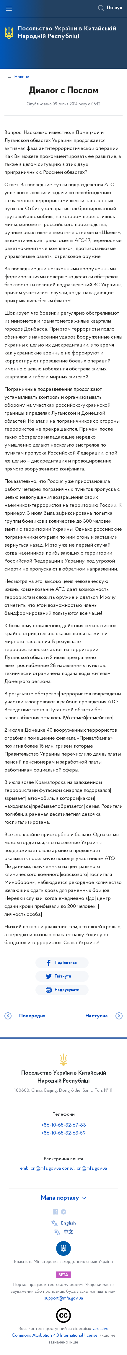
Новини (21, 77)
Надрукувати (67, 990)
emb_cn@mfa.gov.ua (40, 1168)
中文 (68, 1232)
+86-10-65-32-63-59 (63, 1133)
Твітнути (63, 976)
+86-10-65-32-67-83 (63, 1125)
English (68, 1223)
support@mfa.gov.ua (63, 1298)
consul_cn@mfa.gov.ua (84, 1168)
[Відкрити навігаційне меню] (9, 9)
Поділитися (66, 963)
